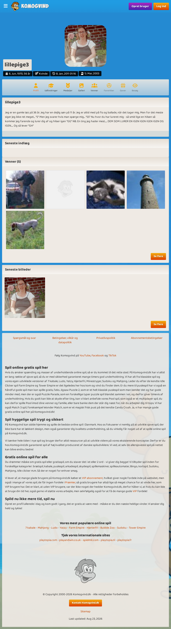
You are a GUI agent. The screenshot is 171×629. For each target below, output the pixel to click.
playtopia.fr (124, 540)
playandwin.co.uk (70, 540)
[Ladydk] (65, 190)
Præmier (70, 482)
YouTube (85, 355)
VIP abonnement (92, 478)
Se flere (158, 256)
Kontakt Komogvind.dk (85, 603)
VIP (135, 491)
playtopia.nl (108, 540)
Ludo (54, 527)
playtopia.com (48, 540)
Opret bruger (140, 6)
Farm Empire (76, 527)
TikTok (112, 355)
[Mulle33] (106, 190)
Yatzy (63, 527)
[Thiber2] (146, 190)
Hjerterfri (92, 527)
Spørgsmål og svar (24, 338)
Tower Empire (137, 527)
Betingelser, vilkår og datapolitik (65, 340)
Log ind (161, 6)
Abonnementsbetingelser (146, 338)
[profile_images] (25, 297)
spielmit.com (90, 540)
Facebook (98, 355)
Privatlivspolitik (105, 338)
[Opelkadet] (25, 190)
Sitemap (85, 611)
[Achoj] (25, 230)
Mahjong (43, 527)
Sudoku (122, 527)
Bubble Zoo (107, 527)
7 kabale (30, 527)
